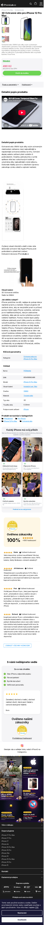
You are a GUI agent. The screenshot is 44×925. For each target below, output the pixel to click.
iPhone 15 (5, 865)
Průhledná (27, 371)
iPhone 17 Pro (6, 838)
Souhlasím (22, 920)
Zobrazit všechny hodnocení (17, 645)
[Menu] (41, 4)
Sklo (35, 386)
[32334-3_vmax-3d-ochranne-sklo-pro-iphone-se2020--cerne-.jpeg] (13, 215)
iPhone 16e (5, 853)
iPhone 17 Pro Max (8, 835)
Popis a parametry (9, 85)
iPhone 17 (5, 841)
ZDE (37, 907)
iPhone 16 (5, 856)
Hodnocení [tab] (26, 85)
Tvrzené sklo (28, 396)
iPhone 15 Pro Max (8, 859)
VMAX (26, 391)
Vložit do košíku (22, 73)
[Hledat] (31, 4)
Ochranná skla (19, 10)
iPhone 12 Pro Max (7, 10)
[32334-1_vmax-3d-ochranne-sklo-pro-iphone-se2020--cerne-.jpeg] (13, 232)
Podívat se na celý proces (22, 509)
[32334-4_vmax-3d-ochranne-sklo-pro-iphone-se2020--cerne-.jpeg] (13, 197)
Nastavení (22, 913)
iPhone (26, 409)
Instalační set (28, 386)
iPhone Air (5, 844)
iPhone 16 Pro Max (8, 847)
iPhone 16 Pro (6, 850)
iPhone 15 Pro (6, 862)
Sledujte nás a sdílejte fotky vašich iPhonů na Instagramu (22, 750)
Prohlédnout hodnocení (22, 738)
